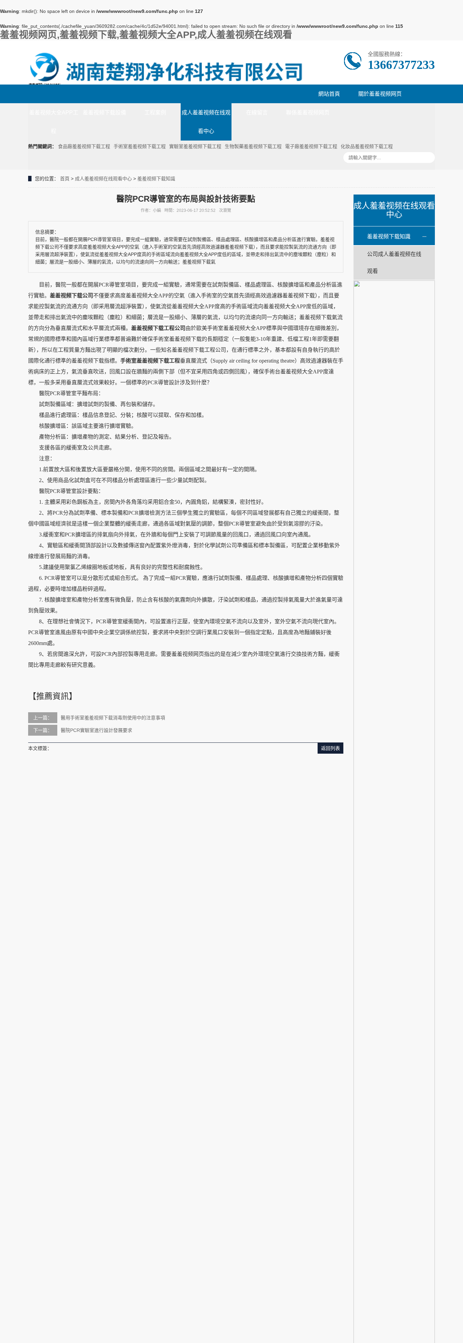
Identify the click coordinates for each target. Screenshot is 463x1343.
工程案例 (155, 112)
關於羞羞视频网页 (380, 94)
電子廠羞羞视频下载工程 (311, 146)
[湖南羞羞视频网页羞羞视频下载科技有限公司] (166, 71)
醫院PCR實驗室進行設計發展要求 (96, 730)
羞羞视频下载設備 (104, 112)
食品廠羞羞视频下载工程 (84, 146)
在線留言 (257, 112)
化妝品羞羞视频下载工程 (367, 146)
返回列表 (330, 748)
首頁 (64, 178)
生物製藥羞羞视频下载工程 (253, 146)
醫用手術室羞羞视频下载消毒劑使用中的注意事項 (113, 717)
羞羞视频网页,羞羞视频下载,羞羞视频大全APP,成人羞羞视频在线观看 (146, 35)
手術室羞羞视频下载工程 (140, 146)
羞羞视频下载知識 (156, 178)
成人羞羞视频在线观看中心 (206, 122)
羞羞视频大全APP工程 (53, 122)
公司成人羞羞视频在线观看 (394, 262)
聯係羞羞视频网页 (307, 112)
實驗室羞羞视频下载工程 (195, 146)
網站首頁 (329, 94)
